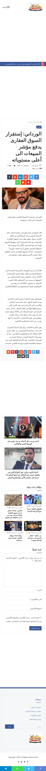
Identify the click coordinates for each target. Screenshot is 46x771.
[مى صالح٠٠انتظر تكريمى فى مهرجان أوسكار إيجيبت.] (33, 526)
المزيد (30, 122)
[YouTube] (21, 761)
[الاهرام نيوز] (35, 7)
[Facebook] (27, 761)
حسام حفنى (34, 165)
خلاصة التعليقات (35, 715)
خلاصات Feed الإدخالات (33, 711)
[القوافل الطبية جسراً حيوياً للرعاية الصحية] (33, 499)
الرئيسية (37, 122)
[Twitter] (24, 761)
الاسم (39, 590)
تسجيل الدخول (36, 707)
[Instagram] (18, 761)
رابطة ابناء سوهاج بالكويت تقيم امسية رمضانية (15, 537)
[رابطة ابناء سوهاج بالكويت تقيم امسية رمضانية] (13, 526)
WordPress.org (35, 719)
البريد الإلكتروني (35, 599)
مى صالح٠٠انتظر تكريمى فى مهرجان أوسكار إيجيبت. (35, 537)
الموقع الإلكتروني (36, 608)
